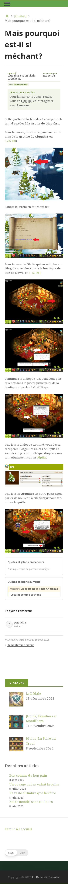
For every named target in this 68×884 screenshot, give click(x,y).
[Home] (7, 16)
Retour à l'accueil (18, 829)
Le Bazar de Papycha (46, 877)
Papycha (20, 622)
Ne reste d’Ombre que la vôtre (32, 793)
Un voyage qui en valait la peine (34, 784)
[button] (16, 852)
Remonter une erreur (20, 645)
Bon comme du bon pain (28, 775)
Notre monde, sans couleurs (31, 802)
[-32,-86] (35, 273)
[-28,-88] (10, 140)
